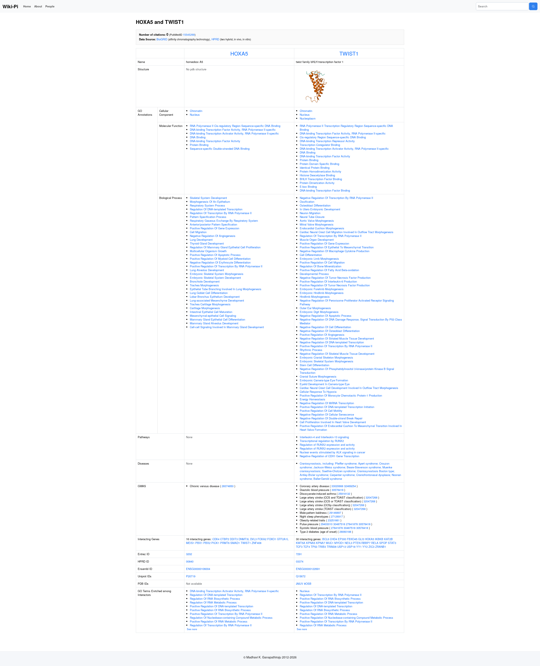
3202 (189, 554)
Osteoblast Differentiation (315, 205)
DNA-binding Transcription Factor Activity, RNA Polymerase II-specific (233, 130)
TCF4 (306, 547)
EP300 (342, 539)
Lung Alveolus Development (207, 270)
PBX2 (207, 543)
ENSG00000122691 (308, 569)
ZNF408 (256, 543)
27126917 (337, 516)
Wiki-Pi (10, 6)
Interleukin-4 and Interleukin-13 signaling (324, 437)
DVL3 (253, 539)
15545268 (189, 34)
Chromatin (196, 111)
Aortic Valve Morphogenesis (317, 221)
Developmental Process (314, 274)
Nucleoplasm (308, 118)
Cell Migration (198, 232)
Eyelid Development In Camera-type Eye (325, 384)
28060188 (345, 532)
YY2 (365, 547)
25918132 (344, 494)
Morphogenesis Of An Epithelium (210, 202)
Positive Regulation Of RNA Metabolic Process (218, 621)
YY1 (359, 547)
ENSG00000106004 (198, 569)
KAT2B (388, 539)
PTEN (356, 543)
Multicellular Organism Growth (208, 251)
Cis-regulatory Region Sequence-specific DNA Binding (333, 137)
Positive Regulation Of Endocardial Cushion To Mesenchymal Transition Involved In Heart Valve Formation (351, 428)
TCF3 (299, 547)
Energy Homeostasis (312, 399)
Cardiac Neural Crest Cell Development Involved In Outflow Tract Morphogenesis (349, 388)
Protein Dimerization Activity (317, 183)
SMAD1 (235, 543)
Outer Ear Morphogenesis (315, 308)
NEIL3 (348, 543)
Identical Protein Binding (314, 168)
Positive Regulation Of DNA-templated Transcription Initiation (337, 407)
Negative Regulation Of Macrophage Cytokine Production (334, 251)
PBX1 (198, 543)
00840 (189, 561)
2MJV (299, 584)
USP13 (341, 547)
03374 (299, 561)
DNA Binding (197, 137)
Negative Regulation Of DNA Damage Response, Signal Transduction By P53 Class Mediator (351, 321)
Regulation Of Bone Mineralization (320, 266)
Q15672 (300, 576)
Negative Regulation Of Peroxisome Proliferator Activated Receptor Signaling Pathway (347, 302)
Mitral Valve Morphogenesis (316, 224)
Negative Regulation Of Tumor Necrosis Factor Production (335, 278)
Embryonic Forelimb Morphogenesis (322, 289)
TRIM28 (331, 547)
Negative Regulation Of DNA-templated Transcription (332, 342)
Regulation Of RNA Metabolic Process (213, 602)
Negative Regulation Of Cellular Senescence (327, 414)
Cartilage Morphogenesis (205, 308)
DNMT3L (244, 539)
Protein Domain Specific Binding (319, 164)
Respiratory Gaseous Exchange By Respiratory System (224, 221)
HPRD (215, 39)
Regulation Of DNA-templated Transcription (216, 209)
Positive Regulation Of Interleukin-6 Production (328, 281)
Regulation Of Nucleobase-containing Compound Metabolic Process (231, 618)
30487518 (339, 524)
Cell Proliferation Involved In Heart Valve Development (333, 422)
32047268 (371, 497)
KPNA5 (310, 543)
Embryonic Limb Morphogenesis (319, 259)
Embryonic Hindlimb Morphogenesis (322, 293)
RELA (374, 543)
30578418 (337, 490)
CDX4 (215, 539)
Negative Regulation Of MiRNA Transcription (327, 403)
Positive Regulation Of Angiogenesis (322, 335)
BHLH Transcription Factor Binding (321, 179)
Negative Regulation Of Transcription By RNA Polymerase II (336, 198)
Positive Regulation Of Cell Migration (322, 262)
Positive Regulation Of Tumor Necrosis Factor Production (335, 285)
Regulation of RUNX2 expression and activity (327, 445)
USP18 (351, 547)
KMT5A (300, 543)
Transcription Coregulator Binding (320, 145)
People (49, 6)
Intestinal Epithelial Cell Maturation (211, 312)
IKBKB (379, 539)
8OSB (307, 584)
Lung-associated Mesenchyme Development (217, 300)
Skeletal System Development (208, 198)
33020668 (337, 486)
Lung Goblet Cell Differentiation (209, 293)
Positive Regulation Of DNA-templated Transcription (221, 606)
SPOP (383, 543)
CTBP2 (224, 539)
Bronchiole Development (205, 281)
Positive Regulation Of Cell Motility (321, 411)
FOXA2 (262, 539)
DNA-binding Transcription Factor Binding (325, 190)
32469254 (350, 486)
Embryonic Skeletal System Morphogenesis (216, 274)
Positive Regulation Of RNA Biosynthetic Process (220, 610)
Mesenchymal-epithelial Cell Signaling (213, 316)
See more (192, 629)
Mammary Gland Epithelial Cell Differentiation (217, 319)
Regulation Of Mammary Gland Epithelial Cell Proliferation (225, 247)
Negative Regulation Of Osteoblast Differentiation (330, 331)
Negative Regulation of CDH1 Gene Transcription (329, 456)
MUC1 (329, 543)
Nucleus (195, 115)
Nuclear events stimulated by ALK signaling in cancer (332, 452)
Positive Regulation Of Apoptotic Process (215, 255)
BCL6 (325, 539)
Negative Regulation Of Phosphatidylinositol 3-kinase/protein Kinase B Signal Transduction (347, 371)
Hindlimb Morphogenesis (315, 297)
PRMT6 (225, 543)
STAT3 (392, 543)
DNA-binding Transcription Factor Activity (215, 141)
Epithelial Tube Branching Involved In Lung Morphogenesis (225, 289)
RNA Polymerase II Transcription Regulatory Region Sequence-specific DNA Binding (346, 128)
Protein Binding (199, 145)
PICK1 (215, 543)
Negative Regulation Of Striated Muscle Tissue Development (337, 338)
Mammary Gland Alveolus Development (214, 323)
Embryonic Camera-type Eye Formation (324, 380)
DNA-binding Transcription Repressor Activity (327, 141)
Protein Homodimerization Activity (320, 171)
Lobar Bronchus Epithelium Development (215, 297)
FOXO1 (271, 539)
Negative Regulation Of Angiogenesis (212, 236)
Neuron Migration (310, 213)
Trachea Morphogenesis (204, 285)
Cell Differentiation (311, 255)
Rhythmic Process (311, 350)
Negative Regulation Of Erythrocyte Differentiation (220, 262)
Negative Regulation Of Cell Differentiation (325, 327)
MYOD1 (339, 543)
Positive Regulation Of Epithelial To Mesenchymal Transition (337, 247)
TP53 (314, 547)
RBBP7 (365, 543)
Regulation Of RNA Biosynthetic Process (215, 599)
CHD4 (333, 539)
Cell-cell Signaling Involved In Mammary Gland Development (227, 327)
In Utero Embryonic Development (320, 209)
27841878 (352, 524)
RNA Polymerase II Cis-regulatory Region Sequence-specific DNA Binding (235, 126)
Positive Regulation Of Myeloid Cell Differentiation (220, 259)
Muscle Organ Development (317, 240)
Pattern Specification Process (208, 217)
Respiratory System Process (207, 205)
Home (27, 6)
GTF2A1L (283, 539)
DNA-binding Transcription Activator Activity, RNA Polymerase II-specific (234, 133)
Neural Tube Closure (312, 217)
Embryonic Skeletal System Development (215, 278)
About (38, 6)
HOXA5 (239, 53)
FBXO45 (352, 539)
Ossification (307, 202)
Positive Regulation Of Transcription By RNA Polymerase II (226, 266)
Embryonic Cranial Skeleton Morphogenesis (326, 357)
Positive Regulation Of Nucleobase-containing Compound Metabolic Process (346, 618)
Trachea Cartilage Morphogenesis (210, 304)
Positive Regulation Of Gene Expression (214, 228)
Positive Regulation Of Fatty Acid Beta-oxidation (329, 270)
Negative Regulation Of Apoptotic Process (325, 316)
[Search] (533, 6)
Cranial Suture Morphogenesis (318, 376)
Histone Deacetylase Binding (317, 175)
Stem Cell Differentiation (314, 365)
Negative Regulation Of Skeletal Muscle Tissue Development (337, 354)
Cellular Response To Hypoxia (318, 392)
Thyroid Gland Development (207, 243)
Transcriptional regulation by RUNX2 (322, 441)
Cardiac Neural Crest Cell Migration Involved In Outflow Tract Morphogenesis (346, 232)
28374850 (228, 486)
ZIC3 (371, 547)
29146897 (335, 513)
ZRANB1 (380, 547)
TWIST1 (349, 53)
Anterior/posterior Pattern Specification (213, 224)
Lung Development (201, 240)
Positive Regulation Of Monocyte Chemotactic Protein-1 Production (341, 395)
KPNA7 (320, 543)
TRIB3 (322, 547)
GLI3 (361, 539)
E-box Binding (308, 187)
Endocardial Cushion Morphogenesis (322, 228)
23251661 (334, 520)
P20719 (190, 576)
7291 (299, 554)
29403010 (326, 524)
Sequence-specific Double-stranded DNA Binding (220, 149)
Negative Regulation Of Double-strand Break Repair (331, 418)
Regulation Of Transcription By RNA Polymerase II (221, 213)
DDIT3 (234, 539)
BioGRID (162, 39)
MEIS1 (190, 543)
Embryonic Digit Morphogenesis (319, 312)
